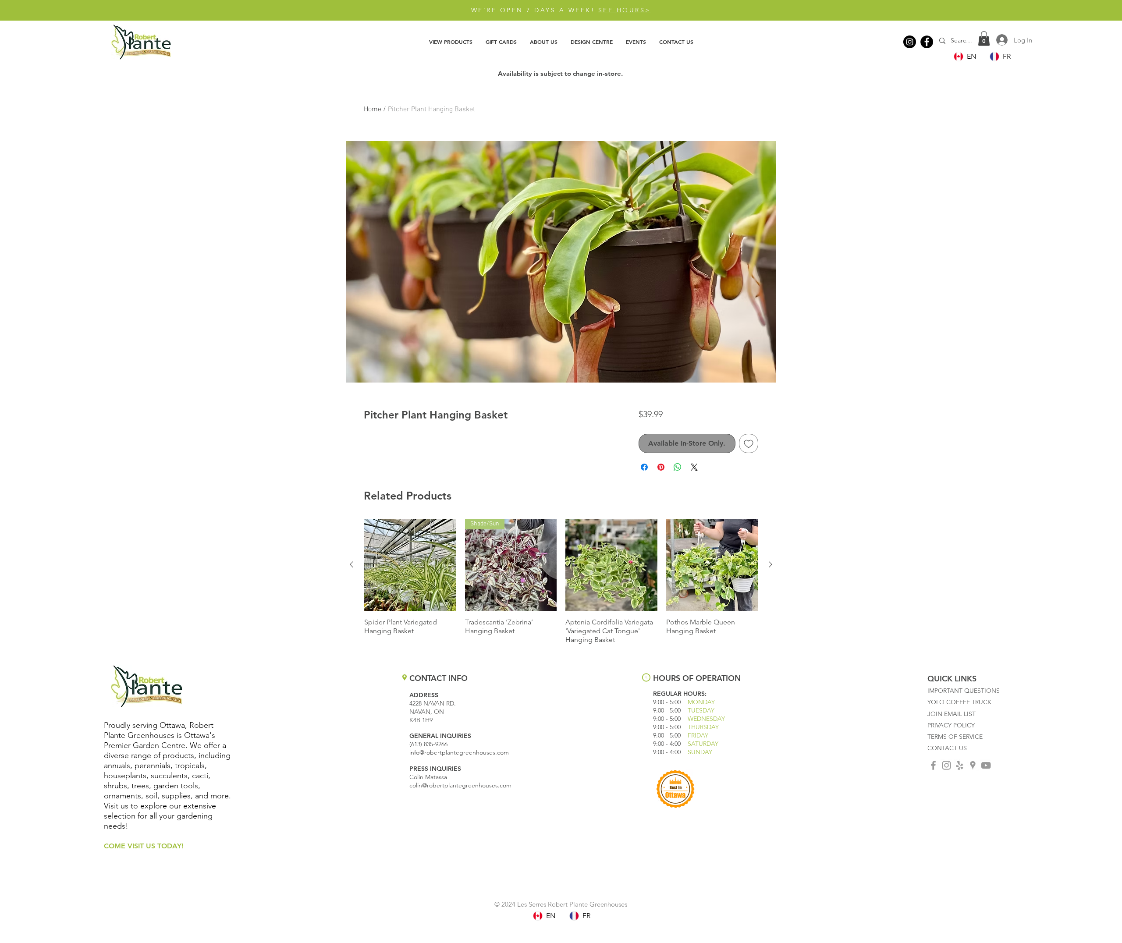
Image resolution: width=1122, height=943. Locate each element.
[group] (561, 581)
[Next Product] (770, 564)
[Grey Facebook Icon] (933, 765)
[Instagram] (909, 41)
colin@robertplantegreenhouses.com (460, 785)
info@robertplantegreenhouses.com (459, 752)
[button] (451, 42)
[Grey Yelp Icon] (960, 765)
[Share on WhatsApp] (677, 467)
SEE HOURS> (624, 10)
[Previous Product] (351, 564)
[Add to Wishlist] (748, 443)
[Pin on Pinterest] (661, 467)
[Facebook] (926, 41)
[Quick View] (410, 565)
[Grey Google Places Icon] (973, 765)
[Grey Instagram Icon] (946, 765)
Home (372, 109)
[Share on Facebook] (644, 467)
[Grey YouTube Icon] (986, 765)
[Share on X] (694, 467)
